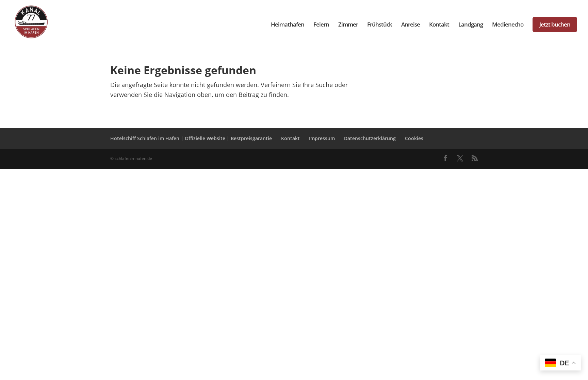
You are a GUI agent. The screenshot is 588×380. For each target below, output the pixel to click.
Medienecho (507, 25)
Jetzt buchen (554, 24)
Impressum (322, 138)
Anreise (410, 25)
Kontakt (439, 25)
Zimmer (348, 25)
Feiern (321, 25)
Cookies (414, 138)
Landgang (470, 25)
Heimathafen (287, 25)
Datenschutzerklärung (370, 138)
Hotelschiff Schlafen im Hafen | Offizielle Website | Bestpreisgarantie (191, 138)
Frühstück (379, 25)
